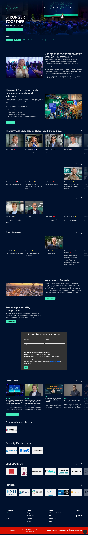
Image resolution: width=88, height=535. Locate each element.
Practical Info (56, 8)
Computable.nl (11, 321)
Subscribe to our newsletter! (14, 29)
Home (39, 8)
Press (13, 2)
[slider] (17, 76)
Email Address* (28, 345)
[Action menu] (85, 532)
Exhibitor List (10, 122)
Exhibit (10, 2)
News (66, 8)
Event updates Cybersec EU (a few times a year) (37, 354)
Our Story (17, 39)
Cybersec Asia (41, 39)
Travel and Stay (50, 298)
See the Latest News (12, 414)
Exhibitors (9, 39)
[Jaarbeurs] (75, 530)
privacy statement (55, 361)
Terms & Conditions (33, 529)
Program (46, 8)
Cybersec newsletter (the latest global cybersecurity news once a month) (44, 356)
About (79, 8)
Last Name (47, 339)
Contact (80, 2)
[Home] (13, 8)
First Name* (27, 339)
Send (26, 367)
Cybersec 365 (51, 39)
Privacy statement (29, 531)
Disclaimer (24, 529)
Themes (29, 521)
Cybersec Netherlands (28, 39)
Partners (72, 8)
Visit (7, 2)
